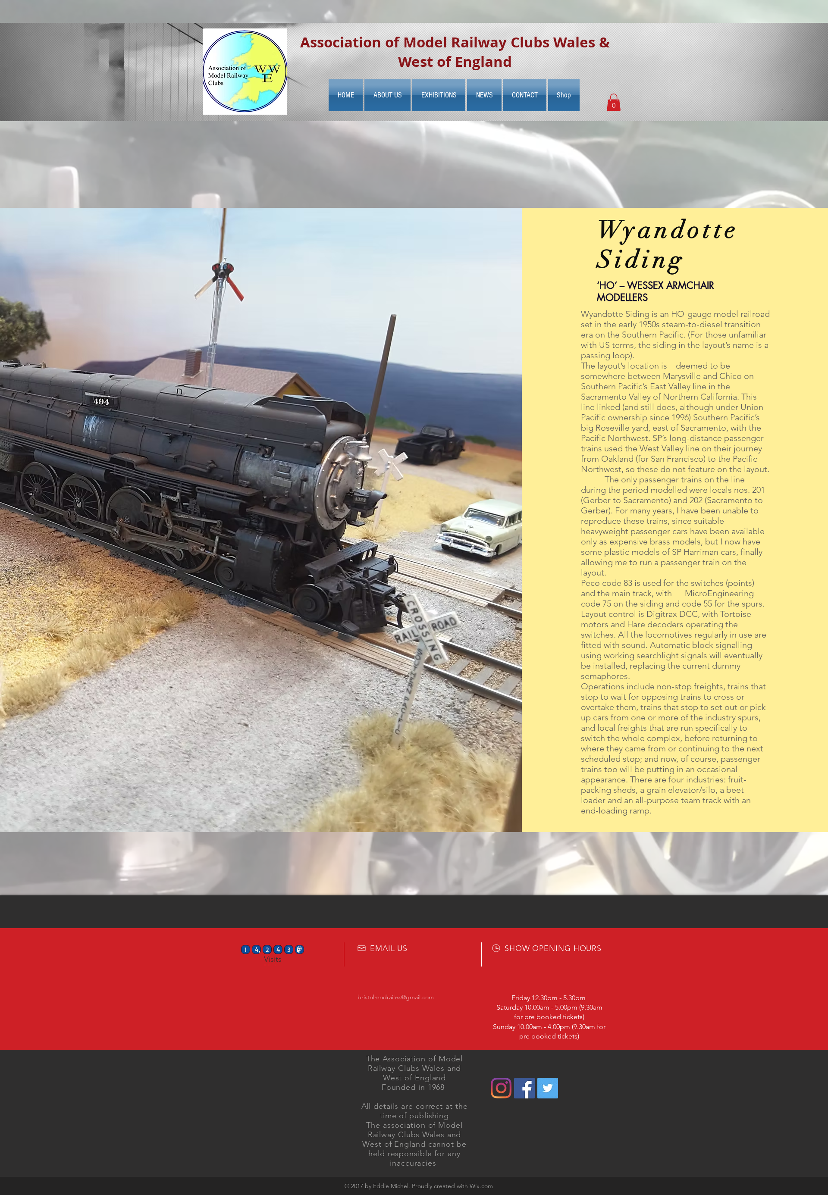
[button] (613, 102)
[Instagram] (501, 1088)
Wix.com (481, 1186)
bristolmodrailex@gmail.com (396, 997)
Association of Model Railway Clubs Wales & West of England (455, 51)
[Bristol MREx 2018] (547, 1088)
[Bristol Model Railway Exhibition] (524, 1088)
